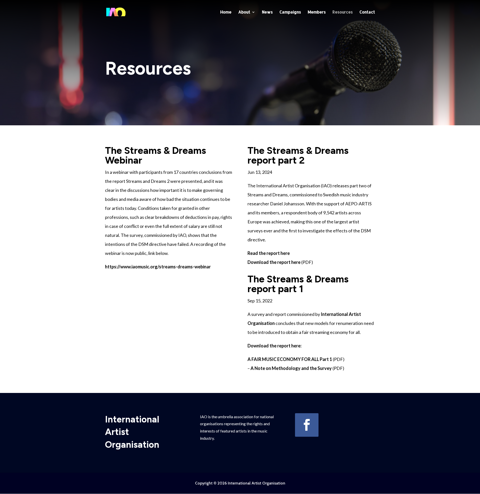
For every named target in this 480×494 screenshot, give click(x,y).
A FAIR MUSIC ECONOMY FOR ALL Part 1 (290, 359)
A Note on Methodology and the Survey (291, 368)
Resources (342, 12)
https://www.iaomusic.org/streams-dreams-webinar (158, 266)
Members (317, 12)
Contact (367, 12)
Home (226, 12)
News (267, 12)
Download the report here (274, 262)
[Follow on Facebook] (306, 425)
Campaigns (290, 12)
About (244, 12)
